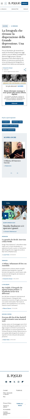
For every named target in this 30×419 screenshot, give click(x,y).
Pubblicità (19, 389)
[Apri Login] (5, 3)
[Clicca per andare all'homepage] (14, 375)
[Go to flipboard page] (22, 381)
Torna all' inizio (19, 403)
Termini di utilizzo (6, 405)
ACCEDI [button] (20, 86)
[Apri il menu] (2, 3)
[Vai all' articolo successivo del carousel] (17, 172)
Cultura (5, 26)
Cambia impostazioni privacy (6, 412)
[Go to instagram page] (18, 381)
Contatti (5, 389)
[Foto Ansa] (14, 211)
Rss (4, 395)
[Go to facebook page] (6, 381)
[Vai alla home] (14, 3)
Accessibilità (6, 408)
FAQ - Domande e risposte (7, 392)
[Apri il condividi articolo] (25, 70)
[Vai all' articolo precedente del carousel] (11, 172)
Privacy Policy (7, 402)
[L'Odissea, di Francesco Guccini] (14, 150)
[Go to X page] (14, 381)
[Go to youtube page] (10, 381)
